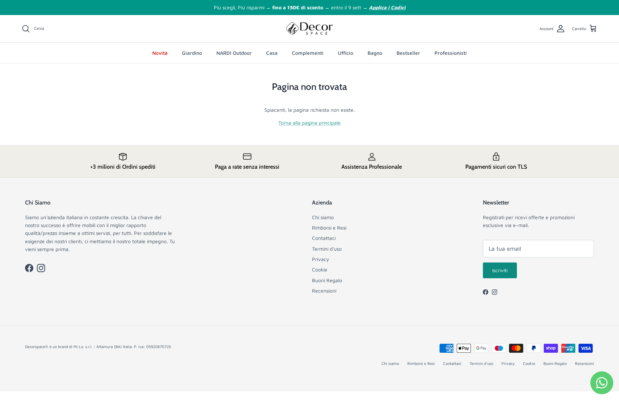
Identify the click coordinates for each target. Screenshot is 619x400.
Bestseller (408, 53)
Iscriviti (500, 270)
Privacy (320, 259)
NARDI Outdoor (234, 53)
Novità (160, 53)
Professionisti (451, 53)
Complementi (307, 53)
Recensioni (324, 291)
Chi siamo (323, 217)
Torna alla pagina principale (309, 123)
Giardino (192, 53)
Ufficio (345, 53)
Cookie (319, 269)
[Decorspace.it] (309, 28)
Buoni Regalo (327, 280)
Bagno (375, 53)
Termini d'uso (327, 249)
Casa (272, 53)
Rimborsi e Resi (329, 228)
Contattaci (324, 238)
